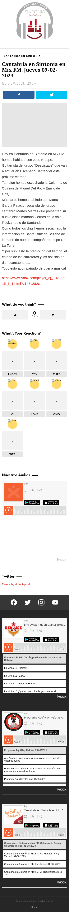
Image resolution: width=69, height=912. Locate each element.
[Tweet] (51, 95)
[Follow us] (58, 45)
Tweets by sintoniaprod (16, 584)
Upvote (15, 315)
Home (34, 907)
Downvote (53, 315)
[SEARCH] (64, 45)
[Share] (18, 95)
